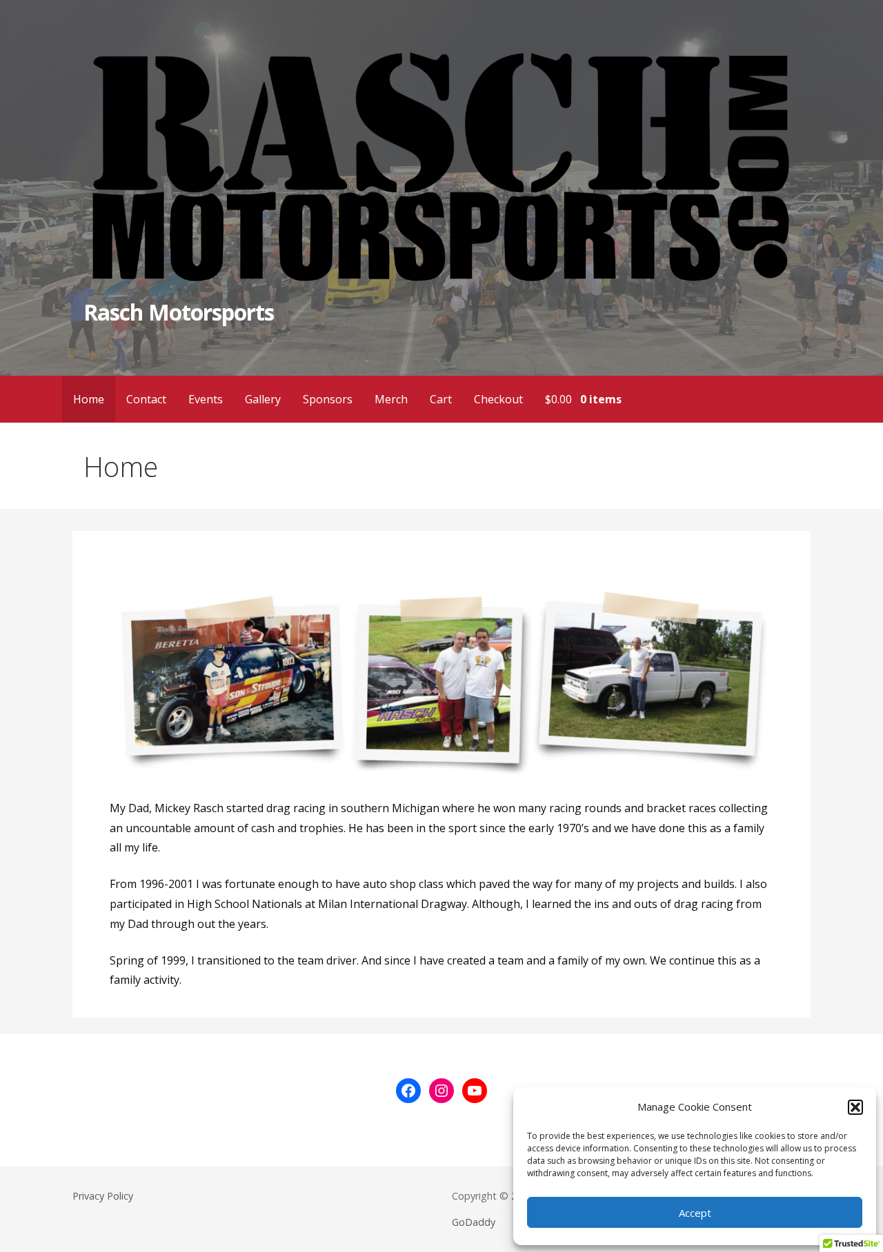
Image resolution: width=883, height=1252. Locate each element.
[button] (855, 1107)
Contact (146, 399)
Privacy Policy (102, 1195)
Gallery (263, 399)
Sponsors (328, 399)
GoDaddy (473, 1222)
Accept (695, 1213)
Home (88, 399)
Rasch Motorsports (178, 312)
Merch (391, 399)
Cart (441, 399)
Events (205, 399)
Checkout (498, 399)
